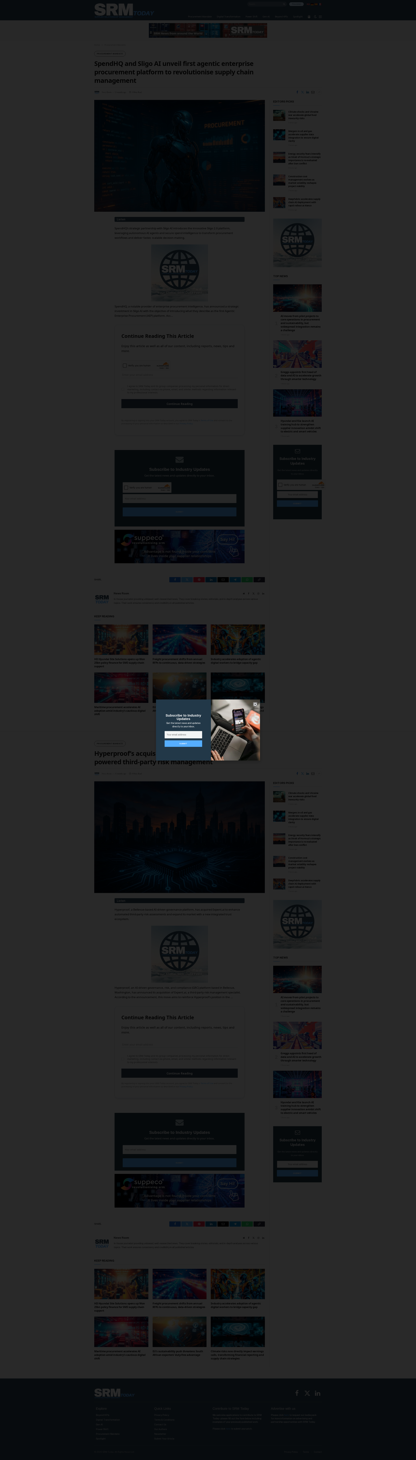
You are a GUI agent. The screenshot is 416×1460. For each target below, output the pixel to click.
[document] (208, 730)
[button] (255, 704)
